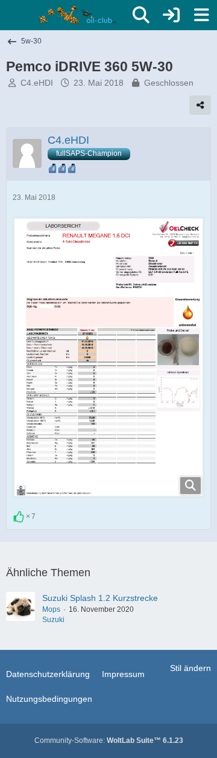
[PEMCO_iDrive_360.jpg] (108, 357)
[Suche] (141, 15)
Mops (51, 609)
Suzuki (53, 619)
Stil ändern (190, 668)
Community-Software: (108, 740)
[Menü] (201, 15)
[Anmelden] (171, 15)
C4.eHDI (36, 83)
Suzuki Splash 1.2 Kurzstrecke (100, 598)
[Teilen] (200, 105)
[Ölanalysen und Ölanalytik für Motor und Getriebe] (79, 15)
